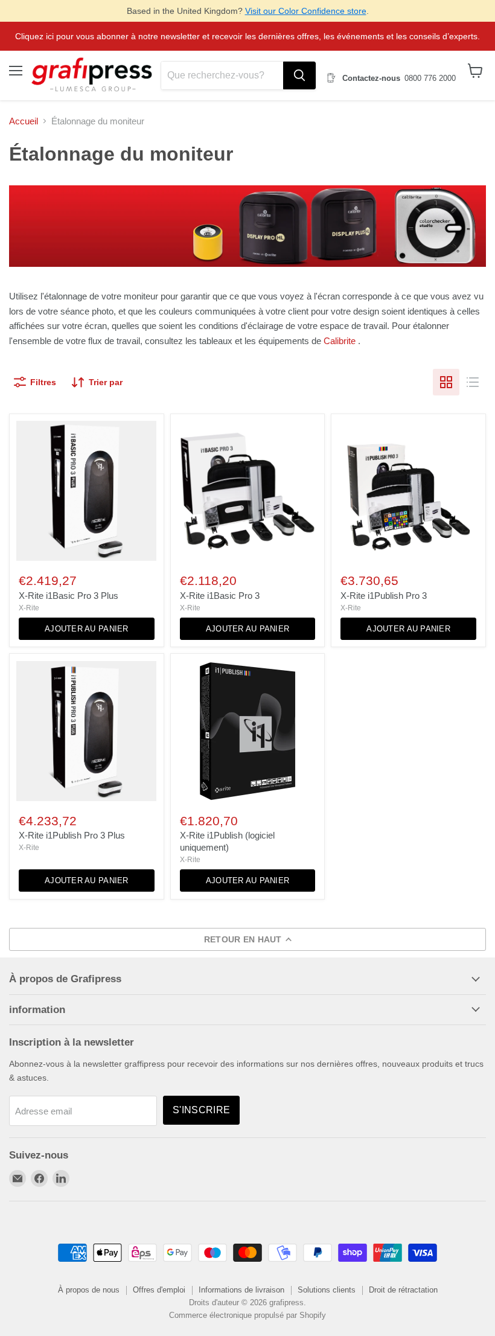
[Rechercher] (299, 75)
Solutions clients (327, 1289)
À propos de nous (89, 1289)
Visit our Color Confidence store (305, 11)
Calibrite (340, 341)
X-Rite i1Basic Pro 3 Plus (68, 595)
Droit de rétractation (403, 1289)
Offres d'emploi (159, 1289)
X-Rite (29, 608)
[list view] (472, 382)
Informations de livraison (241, 1289)
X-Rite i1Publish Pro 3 (383, 595)
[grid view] (446, 382)
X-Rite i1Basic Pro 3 (220, 595)
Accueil (23, 121)
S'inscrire (201, 1110)
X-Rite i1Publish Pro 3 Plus (72, 835)
